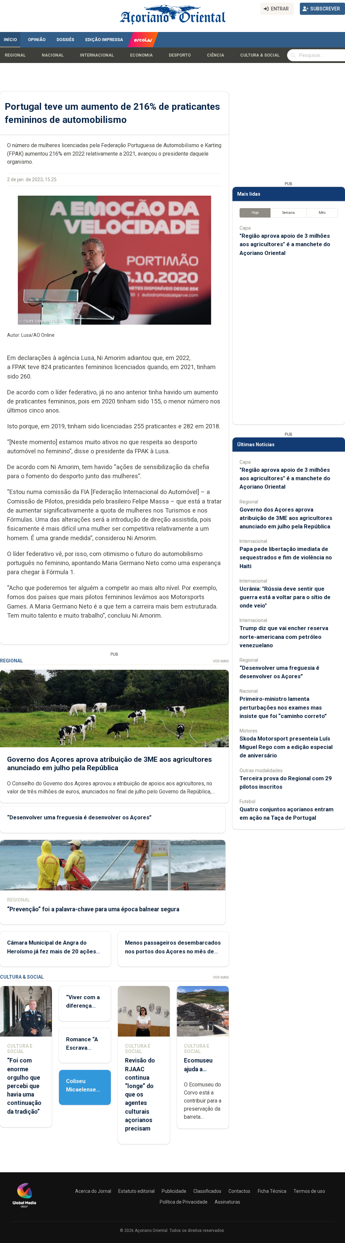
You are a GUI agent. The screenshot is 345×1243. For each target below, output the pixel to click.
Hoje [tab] (255, 212)
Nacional (53, 55)
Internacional (97, 55)
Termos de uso (309, 1191)
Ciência (215, 55)
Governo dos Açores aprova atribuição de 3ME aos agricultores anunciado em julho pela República (109, 763)
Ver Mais (221, 661)
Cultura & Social (260, 55)
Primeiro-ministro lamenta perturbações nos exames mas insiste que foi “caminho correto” (283, 707)
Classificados (207, 1191)
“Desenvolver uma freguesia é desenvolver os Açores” (79, 817)
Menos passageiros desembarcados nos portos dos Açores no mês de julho (173, 951)
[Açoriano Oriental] (24, 1208)
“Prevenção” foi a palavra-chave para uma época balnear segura (93, 909)
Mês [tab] (322, 212)
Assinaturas (227, 1202)
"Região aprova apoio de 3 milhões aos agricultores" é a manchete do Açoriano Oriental (285, 244)
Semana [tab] (288, 212)
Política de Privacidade (184, 1202)
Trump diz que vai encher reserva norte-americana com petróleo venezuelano (284, 636)
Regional (15, 55)
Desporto (180, 55)
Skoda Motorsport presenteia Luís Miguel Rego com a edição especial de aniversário (286, 747)
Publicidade (174, 1191)
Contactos (239, 1191)
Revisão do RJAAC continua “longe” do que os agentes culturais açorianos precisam (140, 1094)
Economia (141, 55)
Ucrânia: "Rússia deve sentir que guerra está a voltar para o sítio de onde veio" (285, 597)
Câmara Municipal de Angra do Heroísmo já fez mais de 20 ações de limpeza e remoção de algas (51, 951)
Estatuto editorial (136, 1191)
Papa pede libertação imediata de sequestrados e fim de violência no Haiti (286, 557)
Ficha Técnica (272, 1191)
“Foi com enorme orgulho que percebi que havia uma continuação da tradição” (24, 1086)
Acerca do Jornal (93, 1191)
